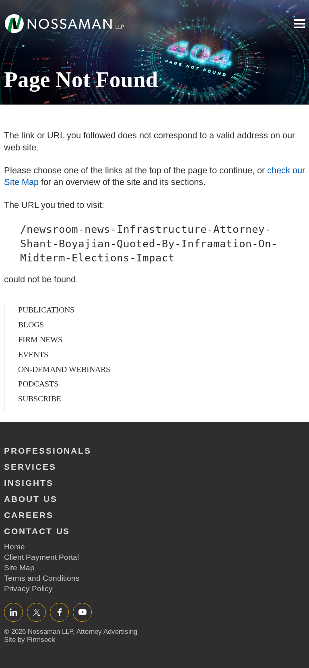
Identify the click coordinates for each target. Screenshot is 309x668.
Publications (46, 309)
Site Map (19, 567)
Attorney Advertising (106, 631)
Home (14, 547)
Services (30, 466)
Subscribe (39, 398)
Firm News (40, 339)
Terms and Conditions (42, 578)
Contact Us (37, 531)
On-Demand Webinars (64, 369)
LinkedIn (13, 612)
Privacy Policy (28, 588)
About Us (31, 499)
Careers (29, 515)
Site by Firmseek (29, 639)
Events (33, 354)
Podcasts (38, 383)
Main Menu (299, 23)
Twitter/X (36, 612)
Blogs (31, 324)
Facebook (59, 612)
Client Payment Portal (41, 557)
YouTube (82, 612)
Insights (29, 482)
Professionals (47, 450)
